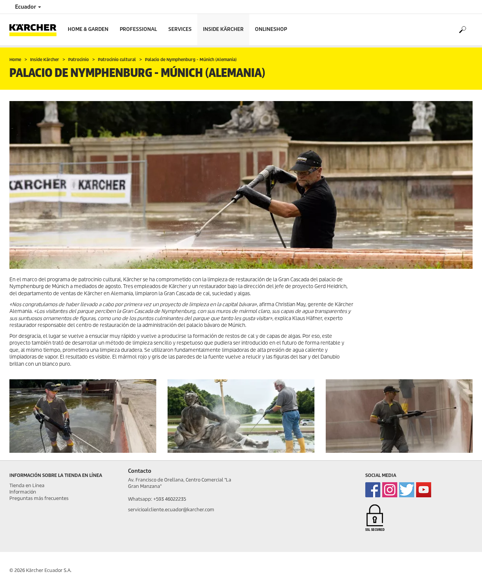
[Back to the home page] (35, 29)
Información (22, 492)
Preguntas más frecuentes (39, 498)
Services (180, 29)
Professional (138, 29)
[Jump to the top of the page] (463, 566)
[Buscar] (462, 29)
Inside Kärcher (223, 29)
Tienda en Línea (26, 485)
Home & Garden (88, 29)
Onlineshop (271, 29)
